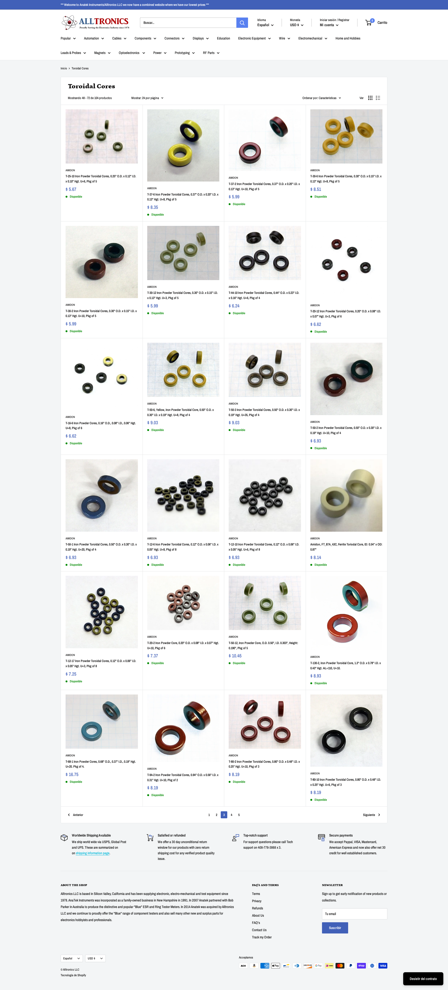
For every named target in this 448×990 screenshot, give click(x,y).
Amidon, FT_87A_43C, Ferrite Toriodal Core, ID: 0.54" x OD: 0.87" (346, 547)
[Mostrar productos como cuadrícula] (370, 98)
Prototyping (182, 52)
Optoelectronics (129, 52)
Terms (256, 893)
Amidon (70, 170)
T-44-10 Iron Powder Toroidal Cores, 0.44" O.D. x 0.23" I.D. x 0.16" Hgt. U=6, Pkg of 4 (264, 295)
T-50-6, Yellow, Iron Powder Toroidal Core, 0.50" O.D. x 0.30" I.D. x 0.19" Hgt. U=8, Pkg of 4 (180, 412)
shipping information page (92, 853)
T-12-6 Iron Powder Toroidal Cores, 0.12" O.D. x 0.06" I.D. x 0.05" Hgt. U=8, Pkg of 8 (182, 547)
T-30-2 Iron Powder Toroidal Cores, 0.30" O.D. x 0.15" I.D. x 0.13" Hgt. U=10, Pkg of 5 (101, 313)
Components (143, 38)
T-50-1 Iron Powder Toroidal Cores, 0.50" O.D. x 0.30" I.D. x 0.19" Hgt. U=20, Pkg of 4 (101, 547)
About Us (258, 915)
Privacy (256, 900)
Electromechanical (310, 38)
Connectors (171, 38)
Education (223, 38)
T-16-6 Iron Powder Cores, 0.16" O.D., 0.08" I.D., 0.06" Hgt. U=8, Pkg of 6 (101, 425)
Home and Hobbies (348, 38)
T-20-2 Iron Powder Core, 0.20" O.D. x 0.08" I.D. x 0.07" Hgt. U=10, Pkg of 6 (183, 645)
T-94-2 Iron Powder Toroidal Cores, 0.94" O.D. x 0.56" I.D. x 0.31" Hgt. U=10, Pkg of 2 (182, 777)
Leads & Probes (71, 52)
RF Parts (208, 52)
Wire (282, 38)
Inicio (64, 68)
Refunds (257, 908)
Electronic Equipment (252, 38)
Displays (198, 38)
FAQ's (256, 922)
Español (67, 958)
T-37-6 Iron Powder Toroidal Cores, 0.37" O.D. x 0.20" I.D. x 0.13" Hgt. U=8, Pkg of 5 (182, 197)
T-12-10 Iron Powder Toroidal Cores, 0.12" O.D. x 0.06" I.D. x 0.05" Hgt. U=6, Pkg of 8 (264, 547)
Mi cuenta (327, 24)
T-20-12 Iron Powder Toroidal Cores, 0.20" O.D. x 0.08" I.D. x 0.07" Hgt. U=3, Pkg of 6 (345, 313)
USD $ (91, 958)
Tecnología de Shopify (73, 975)
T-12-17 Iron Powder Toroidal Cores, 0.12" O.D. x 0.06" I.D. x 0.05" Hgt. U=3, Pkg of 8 (101, 663)
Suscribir (335, 927)
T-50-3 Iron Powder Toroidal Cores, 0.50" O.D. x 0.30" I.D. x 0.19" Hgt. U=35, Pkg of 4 (264, 412)
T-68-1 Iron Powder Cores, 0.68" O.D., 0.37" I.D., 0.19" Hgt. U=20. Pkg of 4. (101, 764)
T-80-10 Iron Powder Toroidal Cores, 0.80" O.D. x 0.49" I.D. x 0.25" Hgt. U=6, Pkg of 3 (345, 782)
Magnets (99, 52)
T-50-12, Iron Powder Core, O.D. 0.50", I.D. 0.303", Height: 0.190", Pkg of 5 (263, 645)
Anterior (78, 815)
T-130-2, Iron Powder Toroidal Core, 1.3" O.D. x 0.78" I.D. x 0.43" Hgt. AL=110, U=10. (345, 665)
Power (157, 52)
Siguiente (369, 815)
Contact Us (259, 929)
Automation (91, 38)
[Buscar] (242, 23)
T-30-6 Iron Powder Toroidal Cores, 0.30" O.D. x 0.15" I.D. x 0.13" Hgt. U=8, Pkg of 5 (346, 178)
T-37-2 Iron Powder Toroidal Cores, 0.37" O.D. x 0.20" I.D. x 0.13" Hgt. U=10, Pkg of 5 (264, 186)
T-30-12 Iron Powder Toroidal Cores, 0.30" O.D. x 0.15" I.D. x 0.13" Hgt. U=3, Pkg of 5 (182, 295)
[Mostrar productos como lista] (378, 98)
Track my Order (262, 937)
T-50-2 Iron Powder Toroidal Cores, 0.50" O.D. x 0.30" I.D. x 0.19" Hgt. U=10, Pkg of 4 (346, 430)
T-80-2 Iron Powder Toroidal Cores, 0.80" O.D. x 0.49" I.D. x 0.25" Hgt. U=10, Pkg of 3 (264, 764)
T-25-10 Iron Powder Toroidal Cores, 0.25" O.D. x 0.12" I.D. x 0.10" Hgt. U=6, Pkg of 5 (101, 178)
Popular (66, 38)
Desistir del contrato (423, 978)
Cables (116, 38)
